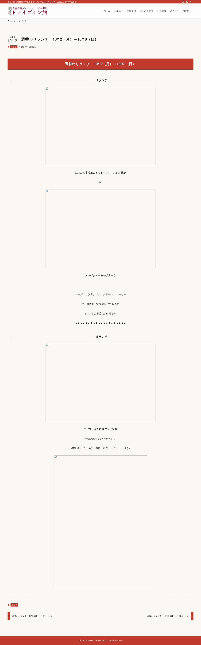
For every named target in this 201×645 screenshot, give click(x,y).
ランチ (13, 47)
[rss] (187, 1)
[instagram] (183, 1)
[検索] (191, 1)
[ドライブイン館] (28, 10)
